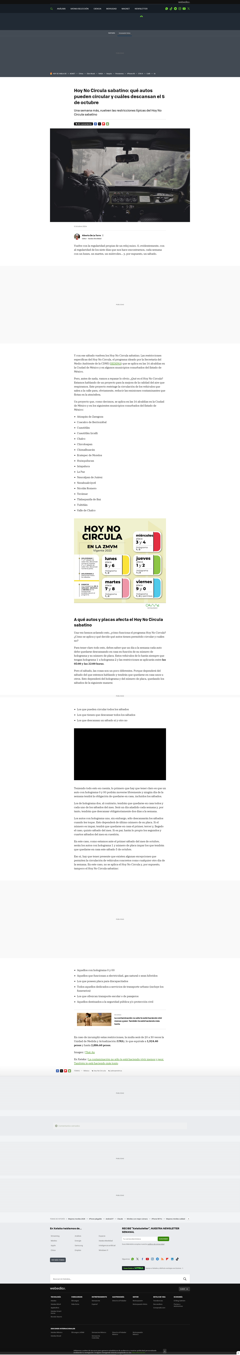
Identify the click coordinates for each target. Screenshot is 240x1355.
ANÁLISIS (61, 8)
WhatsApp (166, 8)
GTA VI (140, 73)
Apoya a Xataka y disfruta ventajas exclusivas (163, 1268)
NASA (100, 73)
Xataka (53, 1300)
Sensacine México (99, 1332)
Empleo (78, 1250)
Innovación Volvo (124, 33)
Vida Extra (75, 1304)
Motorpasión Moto (140, 1304)
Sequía (109, 73)
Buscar (185, 1279)
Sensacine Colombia (96, 1337)
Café (148, 73)
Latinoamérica (116, 1070)
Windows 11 (103, 1250)
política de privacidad (156, 1244)
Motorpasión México (138, 1333)
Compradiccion (159, 1307)
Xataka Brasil (56, 1336)
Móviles (54, 1240)
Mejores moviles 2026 (77, 1219)
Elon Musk (91, 73)
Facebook (95, 123)
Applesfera (55, 1307)
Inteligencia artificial (107, 1245)
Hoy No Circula (100, 1070)
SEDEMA (115, 363)
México (86, 1070)
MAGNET (126, 8)
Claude (120, 1219)
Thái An (90, 1052)
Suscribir (163, 1239)
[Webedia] (184, 2)
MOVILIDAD (111, 8)
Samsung (79, 1245)
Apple (53, 1245)
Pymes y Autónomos (178, 1305)
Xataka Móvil (56, 1304)
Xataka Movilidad (106, 1240)
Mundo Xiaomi (56, 1316)
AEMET (72, 73)
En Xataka (117, 1015)
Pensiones (119, 73)
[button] (92, 235)
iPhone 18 (131, 73)
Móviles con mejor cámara (137, 1219)
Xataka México (56, 1332)
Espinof (95, 1304)
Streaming (55, 1236)
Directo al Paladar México (119, 1333)
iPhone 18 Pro (157, 1219)
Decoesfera (157, 1304)
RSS (162, 1259)
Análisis (78, 1236)
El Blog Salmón (179, 1300)
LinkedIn (172, 1259)
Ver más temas (57, 1260)
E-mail (107, 123)
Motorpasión (138, 1300)
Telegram (175, 8)
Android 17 (110, 1219)
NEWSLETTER (141, 8)
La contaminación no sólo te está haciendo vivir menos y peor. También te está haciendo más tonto (138, 1020)
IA (154, 73)
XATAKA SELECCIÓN (79, 8)
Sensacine (96, 1300)
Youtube (184, 8)
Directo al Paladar (119, 1300)
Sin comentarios (85, 124)
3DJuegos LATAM (77, 1332)
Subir (182, 1289)
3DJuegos (75, 1300)
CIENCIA (97, 8)
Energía (78, 1240)
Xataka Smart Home (56, 1312)
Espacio (102, 1236)
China (81, 73)
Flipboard (103, 123)
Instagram (179, 8)
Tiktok (171, 8)
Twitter (188, 8)
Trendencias (158, 1300)
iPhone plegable (95, 1219)
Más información (138, 1352)
